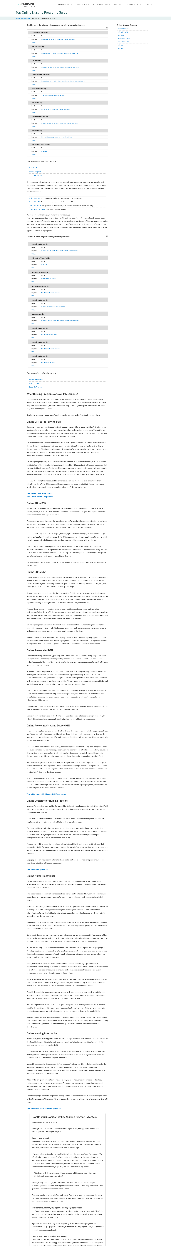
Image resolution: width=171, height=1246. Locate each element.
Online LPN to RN (123, 42)
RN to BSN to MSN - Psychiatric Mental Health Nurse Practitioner (59, 123)
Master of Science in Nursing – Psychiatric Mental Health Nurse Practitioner (63, 81)
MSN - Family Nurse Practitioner (50, 293)
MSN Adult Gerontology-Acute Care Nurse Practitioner (56, 137)
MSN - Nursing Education (48, 363)
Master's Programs (35, 172)
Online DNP (121, 48)
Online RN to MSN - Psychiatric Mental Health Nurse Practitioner (59, 53)
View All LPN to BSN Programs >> (40, 496)
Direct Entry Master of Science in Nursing (52, 95)
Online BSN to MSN (35, 206)
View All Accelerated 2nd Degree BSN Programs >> (46, 794)
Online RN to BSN (34, 198)
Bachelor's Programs (36, 168)
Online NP (121, 45)
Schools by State (133, 4)
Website (34, 42)
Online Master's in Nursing (48, 278)
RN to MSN (44, 151)
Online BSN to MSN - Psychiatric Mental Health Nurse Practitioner (60, 67)
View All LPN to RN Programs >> (39, 493)
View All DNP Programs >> (37, 869)
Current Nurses (81, 4)
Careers (147, 4)
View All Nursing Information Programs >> (44, 1108)
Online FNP (121, 35)
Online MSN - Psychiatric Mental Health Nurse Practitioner (58, 39)
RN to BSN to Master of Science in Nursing (53, 307)
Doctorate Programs (35, 175)
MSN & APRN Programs (100, 4)
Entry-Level (117, 4)
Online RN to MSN (34, 202)
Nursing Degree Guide (23, 18)
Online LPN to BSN (124, 39)
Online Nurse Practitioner (37, 209)
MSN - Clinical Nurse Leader (49, 334)
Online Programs (64, 4)
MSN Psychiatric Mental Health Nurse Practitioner (55, 109)
